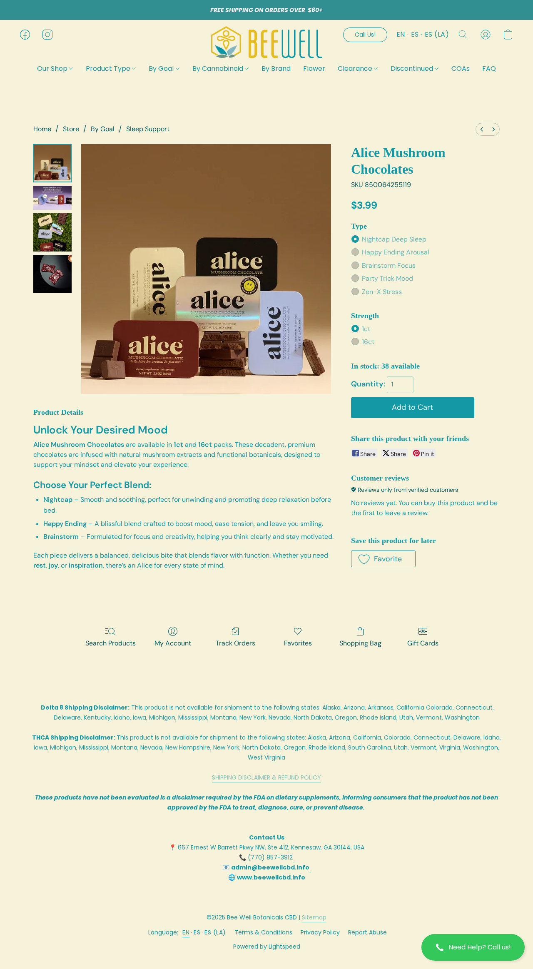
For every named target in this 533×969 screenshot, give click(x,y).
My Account (172, 643)
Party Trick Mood (387, 278)
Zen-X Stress (382, 291)
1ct (366, 328)
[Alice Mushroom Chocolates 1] (52, 198)
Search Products (110, 643)
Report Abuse (367, 932)
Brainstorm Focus (389, 265)
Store (71, 129)
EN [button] (400, 34)
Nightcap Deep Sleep (394, 239)
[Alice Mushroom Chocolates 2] (52, 232)
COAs (460, 68)
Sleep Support (147, 129)
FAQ (489, 68)
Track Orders (235, 643)
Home (42, 129)
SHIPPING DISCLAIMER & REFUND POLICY (266, 777)
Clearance (356, 68)
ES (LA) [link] (215, 932)
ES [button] (415, 34)
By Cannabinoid (218, 68)
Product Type (109, 68)
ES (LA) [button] (437, 34)
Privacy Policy (320, 932)
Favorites (298, 643)
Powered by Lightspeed (266, 946)
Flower (314, 68)
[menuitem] (482, 129)
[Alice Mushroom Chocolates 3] (52, 274)
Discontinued (413, 68)
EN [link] (185, 932)
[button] (473, 947)
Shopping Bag (360, 643)
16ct (368, 341)
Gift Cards (422, 643)
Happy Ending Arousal (395, 252)
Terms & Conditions (263, 932)
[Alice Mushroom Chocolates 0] (52, 163)
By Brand (276, 68)
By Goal (162, 68)
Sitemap (314, 917)
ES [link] (197, 932)
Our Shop (53, 68)
